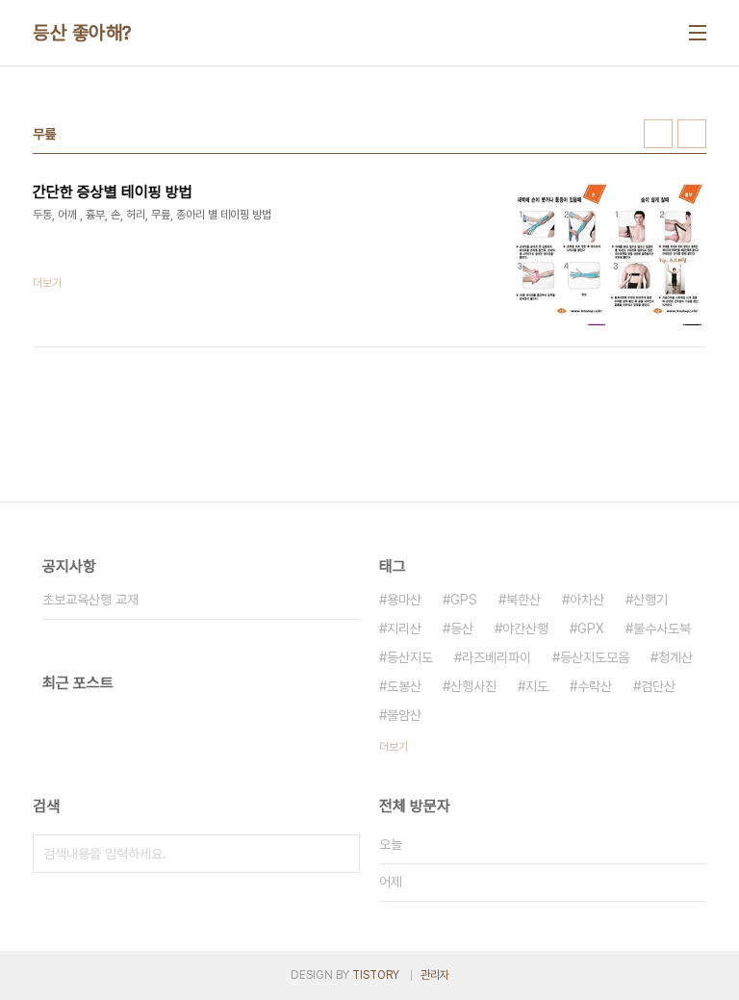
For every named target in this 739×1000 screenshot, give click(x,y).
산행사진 (473, 686)
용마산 (404, 599)
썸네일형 (658, 133)
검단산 (658, 686)
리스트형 (691, 133)
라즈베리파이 (496, 657)
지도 (536, 686)
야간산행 (525, 628)
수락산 (594, 686)
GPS (463, 599)
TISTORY (375, 975)
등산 (461, 628)
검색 (340, 853)
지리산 (404, 628)
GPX (590, 628)
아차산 (587, 599)
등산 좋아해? (82, 32)
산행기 (650, 599)
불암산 (404, 715)
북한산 (523, 599)
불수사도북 (662, 628)
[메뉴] (698, 33)
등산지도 (410, 657)
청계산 (675, 657)
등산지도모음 (594, 657)
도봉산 (404, 686)
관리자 (434, 975)
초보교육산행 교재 (90, 599)
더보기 (393, 747)
